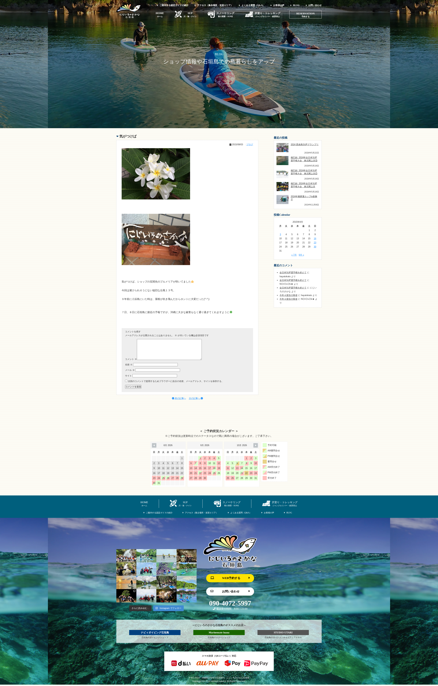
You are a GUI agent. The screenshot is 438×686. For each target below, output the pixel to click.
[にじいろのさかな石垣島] (230, 566)
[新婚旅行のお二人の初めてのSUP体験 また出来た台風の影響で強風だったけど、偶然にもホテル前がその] (187, 569)
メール (130, 370)
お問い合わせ (315, 5)
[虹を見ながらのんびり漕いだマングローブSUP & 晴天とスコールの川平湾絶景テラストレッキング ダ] (187, 582)
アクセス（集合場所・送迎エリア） (215, 5)
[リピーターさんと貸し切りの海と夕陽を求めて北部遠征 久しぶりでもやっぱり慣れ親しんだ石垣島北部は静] (126, 582)
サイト (128, 375)
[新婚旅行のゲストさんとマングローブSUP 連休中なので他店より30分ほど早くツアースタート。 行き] (146, 582)
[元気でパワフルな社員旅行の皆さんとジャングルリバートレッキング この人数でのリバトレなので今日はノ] (126, 555)
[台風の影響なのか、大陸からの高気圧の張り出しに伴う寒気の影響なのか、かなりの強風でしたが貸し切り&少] (166, 569)
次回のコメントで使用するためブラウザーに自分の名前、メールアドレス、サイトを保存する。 (176, 381)
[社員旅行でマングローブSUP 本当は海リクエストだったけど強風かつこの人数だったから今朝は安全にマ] (146, 555)
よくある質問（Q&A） (253, 5)
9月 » (301, 255)
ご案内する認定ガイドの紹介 (174, 5)
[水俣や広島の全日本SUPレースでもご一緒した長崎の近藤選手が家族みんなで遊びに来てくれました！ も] (187, 595)
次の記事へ (195, 398)
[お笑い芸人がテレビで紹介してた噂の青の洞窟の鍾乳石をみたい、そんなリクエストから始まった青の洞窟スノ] (187, 555)
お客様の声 (278, 5)
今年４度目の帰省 (288, 295)
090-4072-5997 (230, 603)
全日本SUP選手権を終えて (293, 272)
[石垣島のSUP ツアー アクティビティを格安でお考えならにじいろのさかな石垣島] (128, 17)
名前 (128, 364)
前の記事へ (180, 398)
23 (315, 242)
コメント (131, 359)
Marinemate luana (219, 632)
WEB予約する (231, 578)
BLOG (296, 5)
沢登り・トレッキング (267, 14)
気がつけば (128, 136)
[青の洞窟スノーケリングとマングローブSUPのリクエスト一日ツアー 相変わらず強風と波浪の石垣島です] (146, 569)
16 (315, 238)
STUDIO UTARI (283, 632)
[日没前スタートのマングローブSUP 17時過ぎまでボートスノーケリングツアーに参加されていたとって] (126, 595)
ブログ (249, 144)
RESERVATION (305, 13)
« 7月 (294, 255)
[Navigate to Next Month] (255, 445)
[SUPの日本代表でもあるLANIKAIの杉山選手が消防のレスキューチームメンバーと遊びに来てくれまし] (166, 595)
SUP (190, 14)
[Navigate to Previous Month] (154, 445)
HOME (160, 14)
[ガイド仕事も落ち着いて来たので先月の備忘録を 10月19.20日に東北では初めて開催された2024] (166, 555)
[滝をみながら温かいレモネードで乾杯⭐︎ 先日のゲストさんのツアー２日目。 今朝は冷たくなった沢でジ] (126, 569)
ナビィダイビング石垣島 (155, 632)
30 (315, 246)
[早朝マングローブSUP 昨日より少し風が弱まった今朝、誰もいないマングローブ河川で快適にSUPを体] (166, 582)
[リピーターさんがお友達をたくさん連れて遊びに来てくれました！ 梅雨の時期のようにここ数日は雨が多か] (146, 595)
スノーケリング (225, 14)
